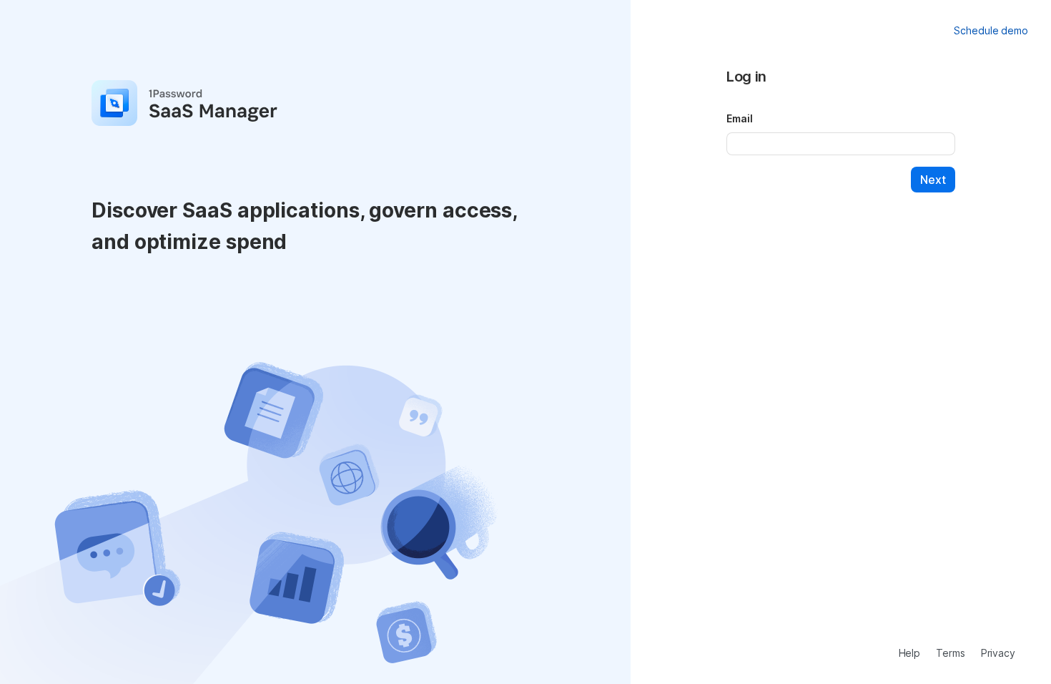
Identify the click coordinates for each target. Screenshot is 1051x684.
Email (739, 118)
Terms (950, 653)
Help (910, 653)
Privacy (998, 653)
